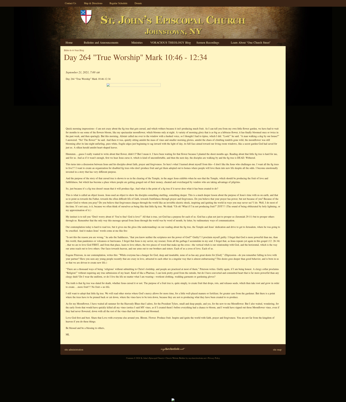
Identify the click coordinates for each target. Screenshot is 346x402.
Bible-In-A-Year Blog (74, 50)
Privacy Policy (214, 358)
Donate (137, 3)
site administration (74, 349)
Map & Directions (92, 3)
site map (277, 349)
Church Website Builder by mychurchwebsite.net (186, 358)
